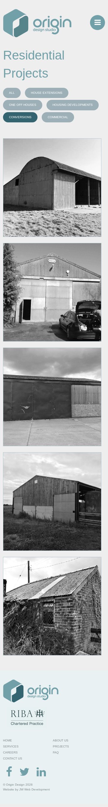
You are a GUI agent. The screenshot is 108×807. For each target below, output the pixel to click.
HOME (7, 740)
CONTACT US (12, 758)
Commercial (58, 117)
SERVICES (11, 746)
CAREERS (10, 752)
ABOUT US (60, 740)
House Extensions (46, 92)
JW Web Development (34, 789)
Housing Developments (72, 104)
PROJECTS (61, 746)
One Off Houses (22, 104)
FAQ (56, 752)
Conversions (20, 117)
